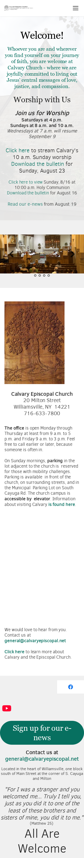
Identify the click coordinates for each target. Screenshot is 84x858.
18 (40, 275)
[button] (75, 8)
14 (67, 271)
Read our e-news (25, 204)
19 (44, 275)
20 (49, 275)
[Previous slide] (11, 254)
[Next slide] (72, 254)
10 (49, 271)
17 (35, 275)
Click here (18, 150)
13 (62, 271)
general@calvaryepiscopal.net (42, 758)
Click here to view (26, 182)
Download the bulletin (37, 164)
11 (53, 271)
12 (58, 271)
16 (76, 271)
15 (71, 271)
